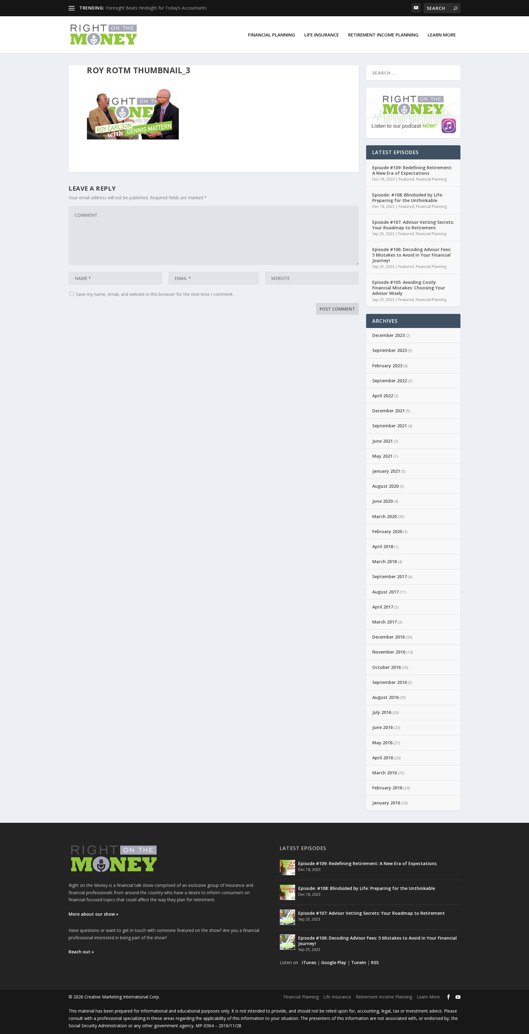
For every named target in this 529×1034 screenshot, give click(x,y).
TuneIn (358, 962)
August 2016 (385, 697)
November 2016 (388, 652)
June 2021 (382, 441)
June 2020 (382, 501)
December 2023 (388, 335)
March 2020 (384, 516)
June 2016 (382, 727)
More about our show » (93, 914)
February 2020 (387, 531)
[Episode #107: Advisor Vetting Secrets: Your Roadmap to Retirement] (287, 917)
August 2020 (385, 486)
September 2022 (389, 380)
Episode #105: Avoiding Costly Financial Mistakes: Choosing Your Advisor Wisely (408, 287)
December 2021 (388, 411)
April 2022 (382, 396)
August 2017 (385, 592)
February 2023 (387, 365)
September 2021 (389, 426)
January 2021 (386, 471)
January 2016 (386, 803)
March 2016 (384, 773)
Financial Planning (271, 35)
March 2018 (384, 561)
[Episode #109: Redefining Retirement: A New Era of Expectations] (287, 867)
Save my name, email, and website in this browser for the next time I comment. (155, 294)
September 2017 (389, 576)
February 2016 (387, 788)
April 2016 (382, 758)
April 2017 (382, 607)
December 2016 (388, 637)
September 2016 (389, 682)
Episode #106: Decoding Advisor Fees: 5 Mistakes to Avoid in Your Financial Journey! (411, 254)
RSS (375, 962)
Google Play (333, 962)
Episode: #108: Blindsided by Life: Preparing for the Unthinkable (407, 197)
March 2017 (384, 622)
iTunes (309, 962)
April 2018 (382, 546)
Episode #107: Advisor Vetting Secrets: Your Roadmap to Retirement (413, 225)
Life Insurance (321, 35)
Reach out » (81, 952)
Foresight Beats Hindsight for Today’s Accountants (156, 8)
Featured (406, 179)
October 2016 (386, 667)
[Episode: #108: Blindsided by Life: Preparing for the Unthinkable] (287, 892)
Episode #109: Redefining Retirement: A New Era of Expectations (412, 170)
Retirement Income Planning (383, 35)
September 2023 (389, 350)
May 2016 (382, 743)
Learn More (442, 35)
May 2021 (382, 456)
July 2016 (381, 712)
